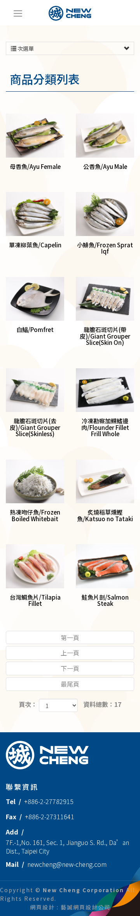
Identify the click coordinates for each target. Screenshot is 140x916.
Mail (12, 864)
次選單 (25, 48)
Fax (11, 816)
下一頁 (70, 668)
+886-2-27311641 (49, 816)
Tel (11, 801)
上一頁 (70, 652)
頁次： (28, 704)
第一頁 (70, 637)
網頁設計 (42, 907)
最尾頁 (70, 684)
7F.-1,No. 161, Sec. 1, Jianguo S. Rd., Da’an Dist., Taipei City (67, 846)
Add (12, 831)
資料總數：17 (102, 704)
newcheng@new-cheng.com (67, 864)
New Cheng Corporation (70, 13)
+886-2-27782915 (49, 801)
